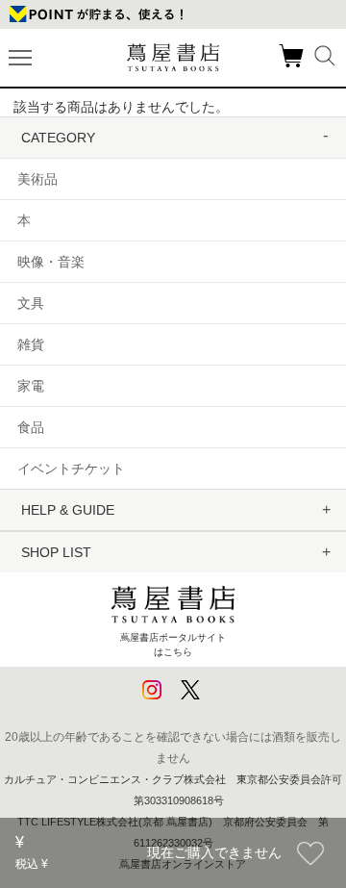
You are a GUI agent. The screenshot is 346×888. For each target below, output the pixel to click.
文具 (30, 303)
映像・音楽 (51, 261)
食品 (30, 427)
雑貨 (30, 344)
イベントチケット (71, 468)
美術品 (37, 179)
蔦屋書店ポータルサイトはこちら (173, 644)
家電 (30, 385)
